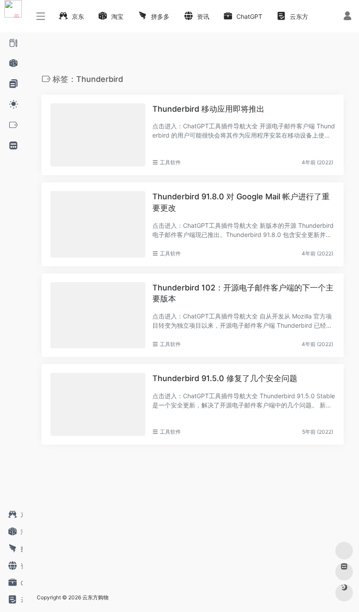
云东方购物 (95, 597)
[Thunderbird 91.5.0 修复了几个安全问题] (97, 404)
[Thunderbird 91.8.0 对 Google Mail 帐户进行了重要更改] (97, 224)
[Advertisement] (166, 521)
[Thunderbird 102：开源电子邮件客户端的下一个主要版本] (97, 315)
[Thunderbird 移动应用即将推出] (97, 134)
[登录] (347, 17)
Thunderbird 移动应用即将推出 (208, 108)
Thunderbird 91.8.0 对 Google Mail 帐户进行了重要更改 (241, 202)
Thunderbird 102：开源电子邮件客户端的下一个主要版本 (243, 293)
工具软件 (170, 162)
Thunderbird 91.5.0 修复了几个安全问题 (224, 378)
